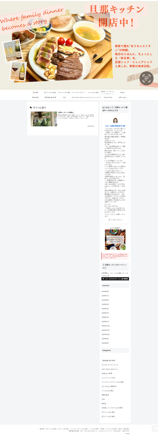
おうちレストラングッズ (105, 431)
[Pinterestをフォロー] (116, 220)
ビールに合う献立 (94, 429)
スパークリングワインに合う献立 (79, 429)
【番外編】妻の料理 (73, 431)
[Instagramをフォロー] (114, 220)
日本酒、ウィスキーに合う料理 (108, 429)
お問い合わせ (125, 431)
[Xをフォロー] (112, 220)
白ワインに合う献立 (63, 429)
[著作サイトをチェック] (109, 220)
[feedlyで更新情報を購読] (119, 220)
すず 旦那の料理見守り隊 (115, 126)
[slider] (126, 278)
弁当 (81, 431)
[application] (115, 278)
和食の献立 (126, 429)
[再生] (103, 279)
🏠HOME (42, 429)
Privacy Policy (116, 431)
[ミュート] (122, 279)
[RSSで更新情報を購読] (121, 220)
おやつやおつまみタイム (91, 431)
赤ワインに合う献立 (51, 429)
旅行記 (120, 429)
